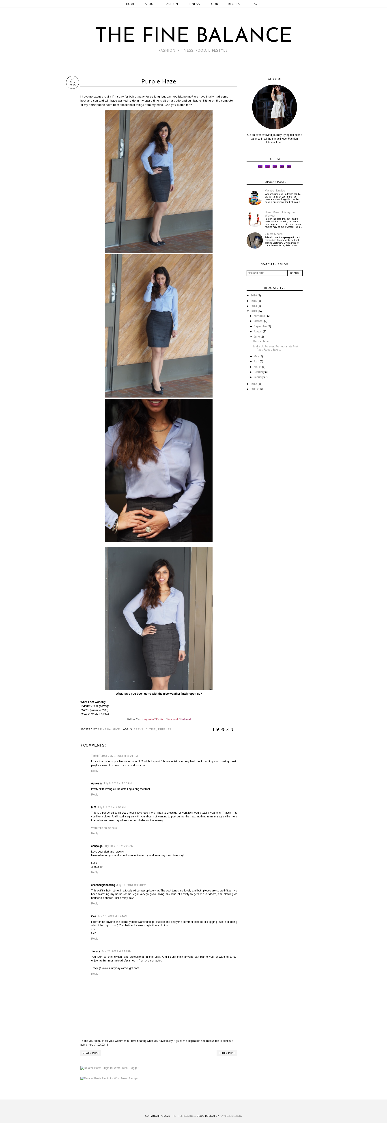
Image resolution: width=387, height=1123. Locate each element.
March (258, 366)
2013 (254, 311)
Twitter (161, 719)
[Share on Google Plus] (228, 729)
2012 (254, 383)
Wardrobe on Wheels (104, 827)
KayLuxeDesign (230, 1115)
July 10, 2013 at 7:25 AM (118, 846)
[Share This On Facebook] (213, 729)
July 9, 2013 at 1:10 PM (117, 783)
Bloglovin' (148, 719)
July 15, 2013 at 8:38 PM (131, 885)
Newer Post (90, 1053)
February (259, 372)
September (261, 326)
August (258, 331)
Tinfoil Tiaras (99, 755)
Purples (164, 729)
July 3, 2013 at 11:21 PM (123, 755)
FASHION (171, 4)
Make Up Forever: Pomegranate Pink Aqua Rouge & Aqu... (275, 348)
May (257, 356)
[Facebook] (274, 167)
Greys (138, 729)
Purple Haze (261, 341)
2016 (254, 295)
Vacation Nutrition (275, 190)
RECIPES (234, 4)
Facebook (173, 719)
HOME (130, 4)
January (259, 377)
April (257, 361)
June (257, 336)
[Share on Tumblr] (232, 729)
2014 (254, 306)
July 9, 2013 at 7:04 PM (111, 807)
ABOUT (150, 4)
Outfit (151, 729)
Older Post (227, 1053)
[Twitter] (260, 167)
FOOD (214, 4)
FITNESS (194, 4)
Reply (94, 770)
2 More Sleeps (273, 234)
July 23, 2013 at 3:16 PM (116, 951)
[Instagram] (267, 167)
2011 (254, 389)
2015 (254, 300)
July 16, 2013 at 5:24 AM (112, 916)
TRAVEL (255, 4)
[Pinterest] (282, 167)
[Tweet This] (218, 729)
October (259, 321)
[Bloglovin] (289, 167)
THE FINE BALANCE (193, 37)
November (260, 315)
